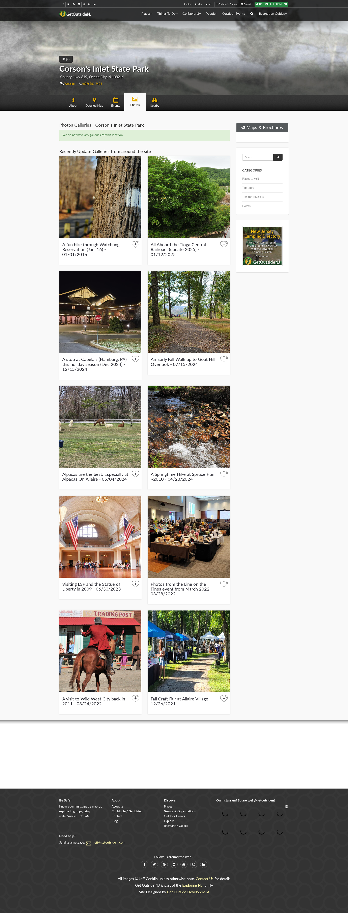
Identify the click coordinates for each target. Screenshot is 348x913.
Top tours (248, 188)
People (210, 13)
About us (117, 806)
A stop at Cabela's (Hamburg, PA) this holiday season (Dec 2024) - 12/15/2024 (94, 364)
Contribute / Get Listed (127, 811)
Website (69, 84)
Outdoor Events (233, 13)
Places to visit (250, 179)
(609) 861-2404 (92, 84)
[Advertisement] (174, 754)
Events (246, 206)
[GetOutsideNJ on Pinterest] (74, 4)
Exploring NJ (192, 885)
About (208, 4)
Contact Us (204, 879)
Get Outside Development (188, 892)
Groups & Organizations (180, 811)
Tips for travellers (253, 197)
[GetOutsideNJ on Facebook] (63, 4)
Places (145, 13)
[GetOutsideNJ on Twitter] (68, 4)
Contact (247, 4)
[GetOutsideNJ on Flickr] (79, 4)
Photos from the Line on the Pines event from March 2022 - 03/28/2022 (181, 589)
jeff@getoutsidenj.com (109, 842)
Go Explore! (190, 13)
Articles (198, 4)
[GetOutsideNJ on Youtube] (84, 4)
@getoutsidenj (264, 800)
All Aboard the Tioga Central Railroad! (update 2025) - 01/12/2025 (178, 250)
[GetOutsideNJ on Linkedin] (94, 4)
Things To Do (166, 13)
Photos (187, 4)
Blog (115, 821)
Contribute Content (227, 4)
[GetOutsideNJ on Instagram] (89, 4)
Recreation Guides (272, 13)
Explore (169, 821)
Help (65, 59)
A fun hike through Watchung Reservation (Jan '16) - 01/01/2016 (90, 250)
